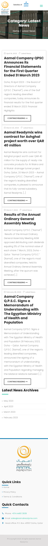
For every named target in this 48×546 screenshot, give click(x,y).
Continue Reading (16, 118)
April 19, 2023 (11, 53)
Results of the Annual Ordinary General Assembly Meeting (22, 219)
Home (16, 31)
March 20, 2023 (12, 128)
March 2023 (9, 411)
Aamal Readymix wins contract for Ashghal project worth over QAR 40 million (24, 138)
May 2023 (8, 400)
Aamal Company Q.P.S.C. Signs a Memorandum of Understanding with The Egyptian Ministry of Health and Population (22, 309)
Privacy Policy (9, 492)
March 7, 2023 (12, 210)
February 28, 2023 (13, 292)
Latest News (26, 53)
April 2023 (8, 406)
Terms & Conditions (12, 496)
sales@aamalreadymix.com (24, 518)
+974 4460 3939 (19, 513)
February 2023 (11, 417)
